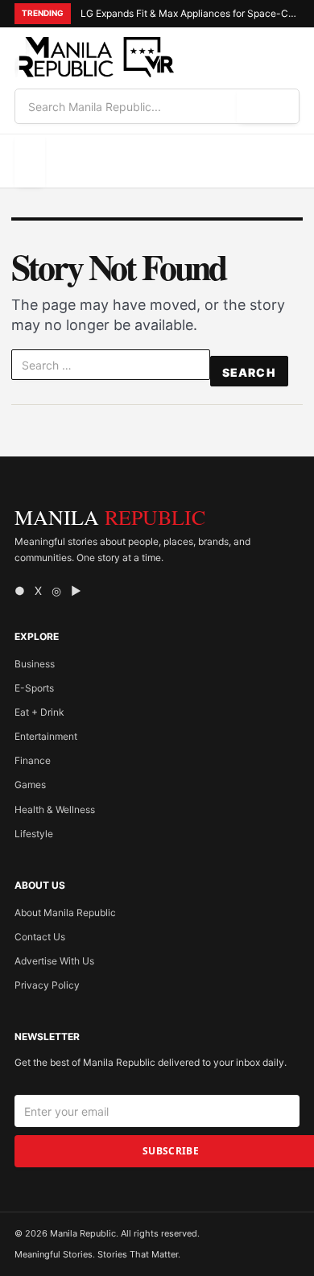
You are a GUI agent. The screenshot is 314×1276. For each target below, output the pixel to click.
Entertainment (45, 736)
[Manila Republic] (95, 57)
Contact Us (39, 937)
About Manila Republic (65, 912)
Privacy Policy (47, 985)
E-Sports (34, 688)
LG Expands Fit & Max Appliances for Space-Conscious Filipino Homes (190, 13)
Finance (32, 760)
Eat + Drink (39, 712)
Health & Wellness (54, 809)
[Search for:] (110, 367)
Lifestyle (33, 834)
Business (34, 664)
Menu (29, 160)
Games (30, 784)
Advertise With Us (54, 961)
